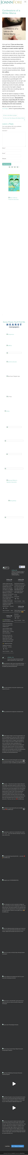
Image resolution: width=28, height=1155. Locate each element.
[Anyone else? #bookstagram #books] (14, 1035)
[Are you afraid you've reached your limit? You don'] (14, 987)
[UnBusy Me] (6, 568)
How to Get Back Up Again (10, 115)
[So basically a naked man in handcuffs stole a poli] (14, 843)
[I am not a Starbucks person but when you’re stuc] (14, 939)
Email (4, 153)
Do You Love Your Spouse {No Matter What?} (14, 118)
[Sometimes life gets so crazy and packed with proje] (14, 1108)
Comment (5, 130)
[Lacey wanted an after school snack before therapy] (14, 674)
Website (4, 158)
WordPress (22, 1153)
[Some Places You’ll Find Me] (14, 326)
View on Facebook (6, 610)
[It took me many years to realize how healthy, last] (14, 1132)
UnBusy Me (9, 579)
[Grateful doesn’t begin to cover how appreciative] (14, 746)
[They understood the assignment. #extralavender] (14, 722)
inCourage (5, 108)
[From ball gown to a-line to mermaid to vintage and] (14, 915)
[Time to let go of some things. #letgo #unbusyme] (14, 1059)
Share (12, 610)
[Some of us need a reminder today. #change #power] (14, 963)
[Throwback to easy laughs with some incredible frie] (14, 819)
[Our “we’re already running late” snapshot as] (14, 698)
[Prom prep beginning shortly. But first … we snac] (14, 867)
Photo (6, 608)
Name (4, 148)
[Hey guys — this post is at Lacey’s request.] (14, 794)
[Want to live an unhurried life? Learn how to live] (14, 1011)
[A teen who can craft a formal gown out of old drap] (14, 770)
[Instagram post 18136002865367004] (14, 891)
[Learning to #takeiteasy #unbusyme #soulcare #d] (14, 1083)
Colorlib (13, 1153)
